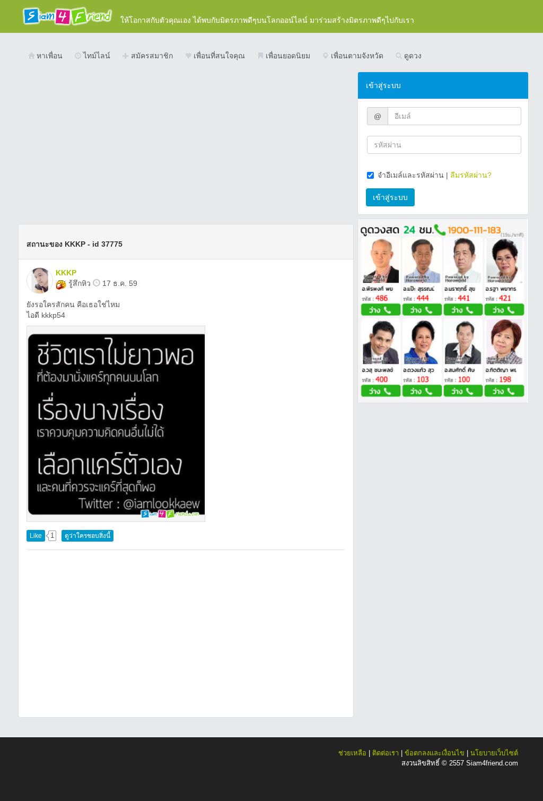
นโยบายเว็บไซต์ (494, 753)
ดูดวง (412, 55)
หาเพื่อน (48, 55)
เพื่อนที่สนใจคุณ (218, 55)
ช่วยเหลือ (352, 753)
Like (36, 535)
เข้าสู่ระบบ (390, 197)
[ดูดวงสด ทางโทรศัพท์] (443, 310)
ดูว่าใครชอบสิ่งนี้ (87, 535)
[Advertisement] (186, 146)
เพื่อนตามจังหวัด (356, 55)
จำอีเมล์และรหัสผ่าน (411, 175)
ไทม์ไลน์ (95, 55)
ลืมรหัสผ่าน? (471, 175)
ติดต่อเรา (385, 753)
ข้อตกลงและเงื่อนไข (435, 753)
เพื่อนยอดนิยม (287, 55)
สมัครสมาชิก (151, 55)
